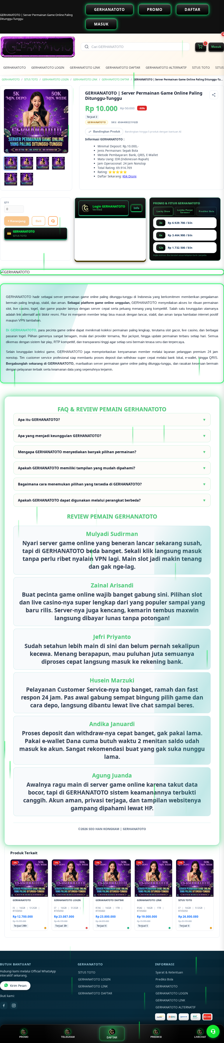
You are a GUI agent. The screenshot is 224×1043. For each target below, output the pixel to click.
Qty (6, 202)
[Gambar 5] (11, 179)
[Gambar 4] (58, 163)
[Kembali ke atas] (214, 1021)
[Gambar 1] (11, 163)
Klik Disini (129, 176)
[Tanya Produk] (53, 221)
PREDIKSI (156, 1037)
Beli (38, 221)
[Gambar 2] (27, 163)
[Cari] (86, 46)
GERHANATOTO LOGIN (47, 67)
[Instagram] (14, 1005)
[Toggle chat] (213, 1031)
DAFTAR (192, 9)
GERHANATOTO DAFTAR (123, 67)
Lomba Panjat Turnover (185, 211)
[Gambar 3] (43, 163)
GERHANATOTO (109, 9)
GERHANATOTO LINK (85, 67)
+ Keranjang (17, 221)
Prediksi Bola (206, 211)
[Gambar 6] (27, 179)
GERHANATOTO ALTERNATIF (166, 67)
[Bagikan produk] (213, 94)
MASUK (101, 24)
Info (136, 208)
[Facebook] (3, 1005)
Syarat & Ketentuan (169, 972)
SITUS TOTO (201, 67)
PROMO (155, 9)
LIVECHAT (200, 1037)
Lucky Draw (163, 211)
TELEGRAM (68, 1037)
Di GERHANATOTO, (21, 330)
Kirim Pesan (18, 986)
